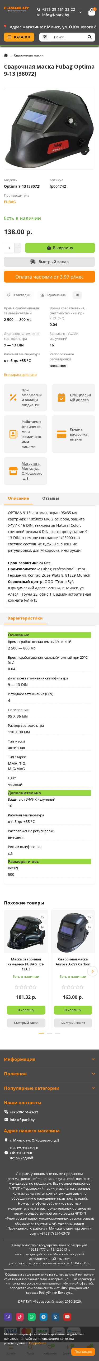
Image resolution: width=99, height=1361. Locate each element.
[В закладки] (43, 917)
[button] (6, 971)
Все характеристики (20, 374)
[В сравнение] (43, 927)
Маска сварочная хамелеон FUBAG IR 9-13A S (26, 964)
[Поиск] (89, 37)
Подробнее (37, 1343)
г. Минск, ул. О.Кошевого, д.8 (34, 1140)
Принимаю (83, 1351)
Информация (19, 1059)
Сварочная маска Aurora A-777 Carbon (73, 961)
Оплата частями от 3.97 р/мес (49, 276)
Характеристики (25, 618)
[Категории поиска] (45, 37)
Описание (18, 498)
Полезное (15, 1074)
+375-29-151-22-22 (58, 9)
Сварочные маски (29, 55)
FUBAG (10, 201)
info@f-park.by (55, 14)
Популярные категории (31, 1088)
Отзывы (50, 498)
